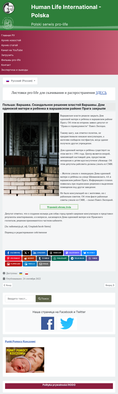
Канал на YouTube (12, 50)
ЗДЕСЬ (101, 93)
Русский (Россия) (21, 80)
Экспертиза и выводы (14, 69)
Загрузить (7, 55)
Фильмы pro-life (11, 59)
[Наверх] (112, 386)
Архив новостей (11, 40)
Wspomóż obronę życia (59, 207)
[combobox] (20, 298)
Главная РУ (8, 35)
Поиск (45, 298)
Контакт (6, 64)
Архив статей (9, 45)
